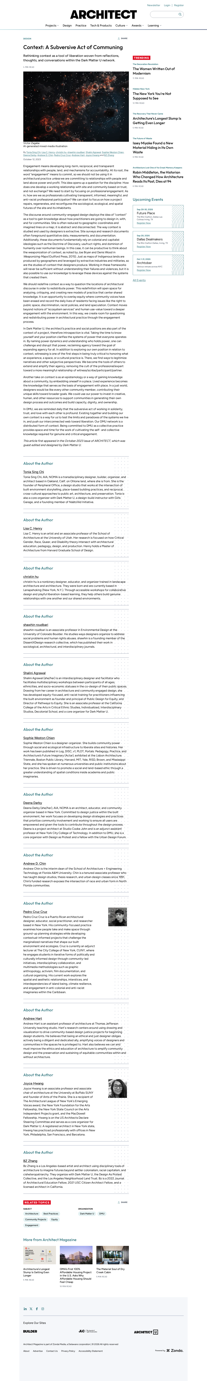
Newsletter (153, 5)
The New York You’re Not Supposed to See (152, 95)
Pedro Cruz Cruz (62, 155)
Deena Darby (29, 155)
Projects (50, 25)
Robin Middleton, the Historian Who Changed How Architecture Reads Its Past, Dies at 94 (158, 176)
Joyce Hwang (92, 155)
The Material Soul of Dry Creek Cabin (110, 1271)
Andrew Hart (78, 155)
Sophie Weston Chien (113, 152)
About (26, 1351)
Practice (81, 25)
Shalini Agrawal (93, 152)
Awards (136, 25)
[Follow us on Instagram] (43, 1309)
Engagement (31, 1225)
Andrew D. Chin (45, 155)
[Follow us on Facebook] (37, 1309)
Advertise (38, 1351)
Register (179, 5)
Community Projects (35, 1219)
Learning (153, 25)
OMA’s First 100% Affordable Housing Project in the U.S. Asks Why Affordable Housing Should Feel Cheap (76, 1275)
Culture (120, 25)
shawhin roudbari (76, 152)
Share (124, 38)
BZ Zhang (109, 155)
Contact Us (52, 1351)
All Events (139, 280)
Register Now (144, 223)
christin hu (61, 152)
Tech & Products (101, 25)
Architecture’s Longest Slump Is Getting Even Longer (36, 1272)
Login (167, 5)
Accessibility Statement (91, 1351)
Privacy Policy (68, 1351)
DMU (101, 1213)
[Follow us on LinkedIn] (25, 1309)
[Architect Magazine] (103, 14)
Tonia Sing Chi (33, 152)
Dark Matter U (87, 1213)
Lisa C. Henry (48, 152)
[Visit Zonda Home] (169, 1350)
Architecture (31, 1213)
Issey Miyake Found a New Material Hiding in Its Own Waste (153, 147)
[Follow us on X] (31, 1309)
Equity (54, 1219)
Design (67, 25)
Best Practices (51, 1213)
